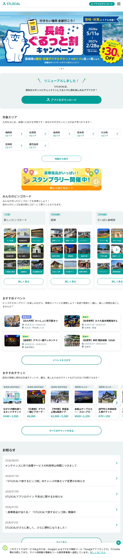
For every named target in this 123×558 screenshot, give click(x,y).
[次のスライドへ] (116, 250)
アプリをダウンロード (64, 100)
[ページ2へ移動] (61, 68)
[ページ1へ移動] (59, 68)
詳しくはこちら (98, 552)
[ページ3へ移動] (63, 68)
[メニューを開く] (118, 3)
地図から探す (61, 158)
